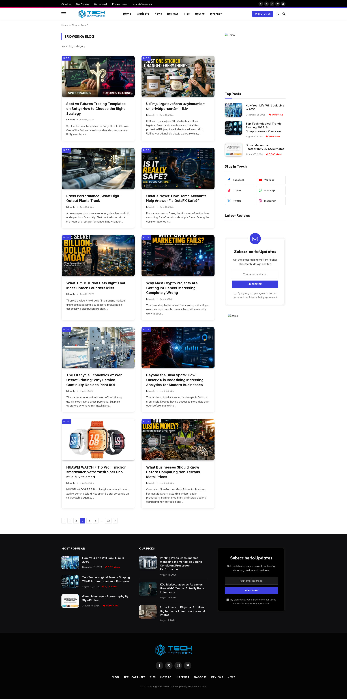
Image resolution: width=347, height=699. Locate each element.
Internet (216, 13)
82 (108, 520)
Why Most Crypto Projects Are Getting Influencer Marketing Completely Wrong (172, 288)
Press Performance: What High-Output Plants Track (93, 198)
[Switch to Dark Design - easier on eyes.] (278, 13)
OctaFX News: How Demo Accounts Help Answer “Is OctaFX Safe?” (176, 198)
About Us (66, 3)
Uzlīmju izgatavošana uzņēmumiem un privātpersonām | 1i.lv (175, 106)
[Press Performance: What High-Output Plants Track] (98, 168)
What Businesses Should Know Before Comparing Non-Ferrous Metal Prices (173, 472)
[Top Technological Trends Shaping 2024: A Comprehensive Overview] (233, 128)
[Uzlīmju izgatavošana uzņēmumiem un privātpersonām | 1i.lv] (178, 76)
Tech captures (134, 677)
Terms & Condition (142, 3)
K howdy (70, 119)
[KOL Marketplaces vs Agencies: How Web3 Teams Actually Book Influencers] (148, 589)
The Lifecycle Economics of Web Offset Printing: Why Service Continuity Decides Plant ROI (94, 380)
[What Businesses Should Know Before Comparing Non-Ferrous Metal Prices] (178, 439)
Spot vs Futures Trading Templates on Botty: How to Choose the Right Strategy (96, 109)
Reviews (172, 13)
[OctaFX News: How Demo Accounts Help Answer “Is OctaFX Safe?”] (178, 168)
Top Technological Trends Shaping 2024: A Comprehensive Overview (264, 127)
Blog (74, 25)
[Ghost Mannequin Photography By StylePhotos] (233, 149)
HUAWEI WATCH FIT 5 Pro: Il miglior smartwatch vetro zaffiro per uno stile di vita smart (96, 472)
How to (200, 13)
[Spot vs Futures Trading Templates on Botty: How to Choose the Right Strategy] (98, 76)
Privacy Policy (119, 3)
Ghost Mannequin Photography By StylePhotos (265, 146)
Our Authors (82, 3)
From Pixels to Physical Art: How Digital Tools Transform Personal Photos (182, 611)
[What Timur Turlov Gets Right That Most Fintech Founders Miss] (98, 255)
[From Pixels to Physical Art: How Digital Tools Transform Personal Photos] (148, 612)
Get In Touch (101, 3)
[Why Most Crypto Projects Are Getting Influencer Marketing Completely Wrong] (178, 255)
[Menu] (63, 14)
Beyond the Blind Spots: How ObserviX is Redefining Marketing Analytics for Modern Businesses (175, 380)
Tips (187, 13)
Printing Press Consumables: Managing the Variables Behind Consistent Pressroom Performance (181, 563)
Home (127, 13)
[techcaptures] (91, 14)
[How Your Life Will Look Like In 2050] (233, 110)
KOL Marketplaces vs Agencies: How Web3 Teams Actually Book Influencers (182, 588)
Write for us (263, 13)
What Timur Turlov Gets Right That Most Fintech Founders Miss (95, 285)
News (158, 13)
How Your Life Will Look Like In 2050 (265, 107)
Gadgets (143, 13)
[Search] (284, 14)
